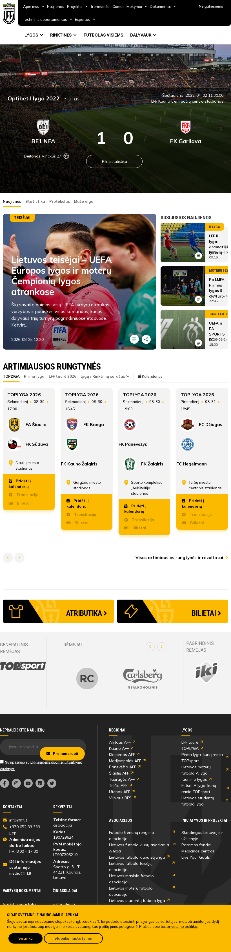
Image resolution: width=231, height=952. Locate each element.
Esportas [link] (82, 19)
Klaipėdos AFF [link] (122, 754)
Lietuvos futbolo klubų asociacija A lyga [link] (139, 848)
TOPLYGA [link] (190, 748)
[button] (150, 646)
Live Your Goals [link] (195, 857)
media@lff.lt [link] (20, 873)
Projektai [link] (75, 6)
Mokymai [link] (134, 6)
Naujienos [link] (55, 6)
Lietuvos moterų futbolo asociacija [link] (131, 891)
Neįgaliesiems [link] (211, 6)
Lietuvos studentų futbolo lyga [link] (197, 801)
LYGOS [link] (31, 35)
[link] (9, 13)
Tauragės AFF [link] (122, 779)
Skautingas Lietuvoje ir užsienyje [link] (202, 835)
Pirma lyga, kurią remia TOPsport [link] (202, 757)
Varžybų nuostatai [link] (20, 904)
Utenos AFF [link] (119, 791)
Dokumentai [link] (160, 6)
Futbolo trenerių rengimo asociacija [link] (131, 835)
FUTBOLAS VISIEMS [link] (103, 35)
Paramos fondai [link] (196, 844)
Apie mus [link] (31, 6)
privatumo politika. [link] (182, 926)
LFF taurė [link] (189, 742)
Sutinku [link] (25, 938)
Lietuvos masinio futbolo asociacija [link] (131, 879)
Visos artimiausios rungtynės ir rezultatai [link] (180, 557)
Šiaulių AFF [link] (119, 773)
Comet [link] (118, 6)
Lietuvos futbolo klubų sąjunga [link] (137, 857)
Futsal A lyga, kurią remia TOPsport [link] (198, 788)
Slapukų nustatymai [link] (73, 938)
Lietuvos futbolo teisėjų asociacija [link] (130, 866)
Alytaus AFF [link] (120, 742)
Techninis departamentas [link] (45, 19)
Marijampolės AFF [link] (125, 760)
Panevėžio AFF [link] (122, 766)
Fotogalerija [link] (64, 904)
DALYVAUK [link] (140, 35)
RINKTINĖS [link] (61, 35)
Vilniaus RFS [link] (120, 797)
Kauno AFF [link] (119, 748)
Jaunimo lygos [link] (194, 779)
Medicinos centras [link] (198, 851)
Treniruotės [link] (100, 6)
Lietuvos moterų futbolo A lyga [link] (196, 770)
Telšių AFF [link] (118, 785)
